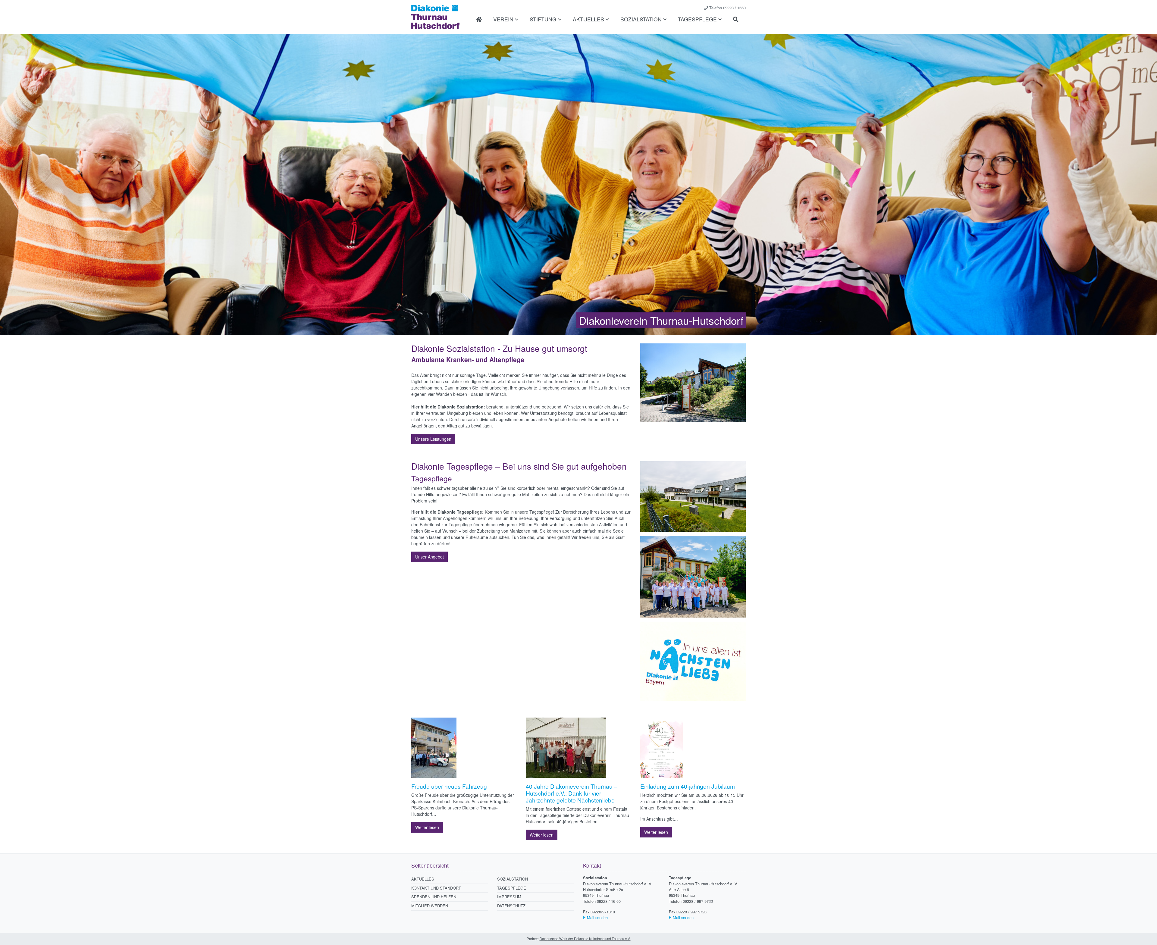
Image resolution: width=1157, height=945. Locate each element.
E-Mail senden (595, 917)
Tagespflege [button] (698, 19)
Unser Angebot (429, 557)
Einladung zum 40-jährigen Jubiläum (687, 786)
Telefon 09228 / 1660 (727, 8)
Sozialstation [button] (641, 19)
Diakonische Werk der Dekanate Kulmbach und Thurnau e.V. (585, 938)
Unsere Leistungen (433, 439)
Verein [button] (504, 19)
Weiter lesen (427, 827)
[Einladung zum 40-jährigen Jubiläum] (661, 749)
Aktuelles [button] (589, 19)
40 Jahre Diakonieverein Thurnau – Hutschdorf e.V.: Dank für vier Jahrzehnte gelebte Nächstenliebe (571, 793)
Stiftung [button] (544, 19)
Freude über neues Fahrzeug (449, 786)
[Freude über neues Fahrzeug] (433, 749)
